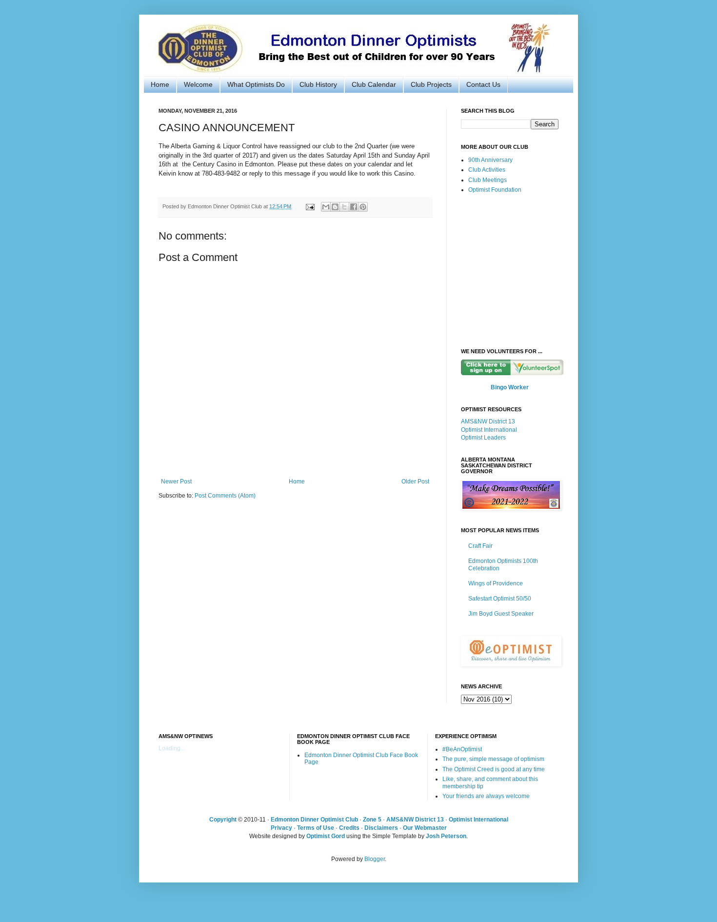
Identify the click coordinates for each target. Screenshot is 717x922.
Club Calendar (374, 84)
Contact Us (483, 84)
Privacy (281, 827)
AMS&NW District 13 (488, 421)
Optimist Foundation (494, 189)
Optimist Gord (325, 836)
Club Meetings (487, 180)
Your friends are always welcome (486, 796)
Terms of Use (315, 827)
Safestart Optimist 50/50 (499, 598)
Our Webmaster (425, 827)
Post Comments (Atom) (225, 495)
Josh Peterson (446, 836)
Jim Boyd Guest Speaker (501, 613)
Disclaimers (381, 827)
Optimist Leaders (483, 437)
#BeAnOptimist (462, 749)
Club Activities (486, 169)
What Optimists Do (256, 84)
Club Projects (431, 84)
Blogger (374, 859)
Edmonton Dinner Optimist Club (314, 819)
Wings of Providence (495, 583)
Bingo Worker (510, 387)
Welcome (198, 84)
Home (160, 84)
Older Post (415, 481)
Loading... (172, 748)
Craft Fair (480, 545)
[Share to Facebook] (353, 207)
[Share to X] (344, 207)
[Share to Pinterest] (363, 207)
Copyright (223, 819)
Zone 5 (372, 819)
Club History (318, 84)
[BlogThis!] (335, 207)
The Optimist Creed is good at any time (493, 769)
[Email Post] (309, 206)
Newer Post (176, 481)
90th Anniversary (490, 160)
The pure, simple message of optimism (493, 759)
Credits (349, 827)
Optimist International (489, 429)
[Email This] (326, 207)
